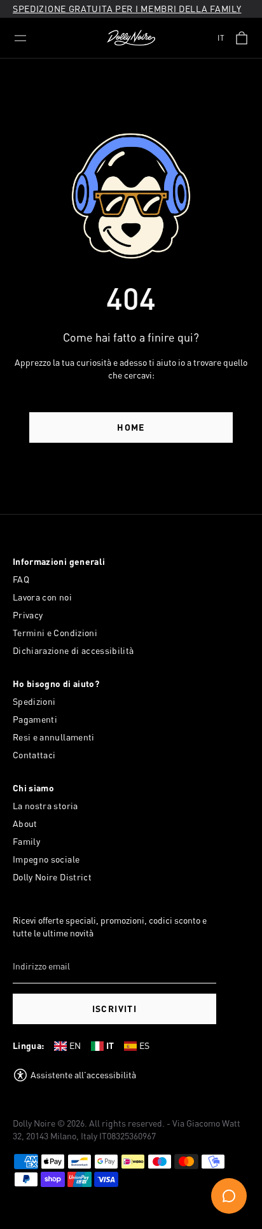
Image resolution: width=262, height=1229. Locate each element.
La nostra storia (45, 805)
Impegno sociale (46, 859)
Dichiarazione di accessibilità (73, 650)
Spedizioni (34, 701)
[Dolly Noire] (131, 38)
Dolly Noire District (52, 876)
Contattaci (34, 754)
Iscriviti (114, 1008)
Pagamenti (35, 719)
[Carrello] (241, 38)
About (25, 823)
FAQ (21, 579)
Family (26, 841)
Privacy (28, 614)
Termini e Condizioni (55, 632)
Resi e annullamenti (54, 737)
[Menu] (20, 38)
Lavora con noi (42, 597)
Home (131, 427)
